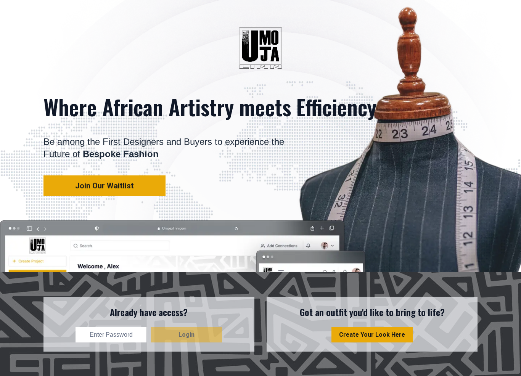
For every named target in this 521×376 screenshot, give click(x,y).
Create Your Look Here (372, 334)
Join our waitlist (104, 185)
